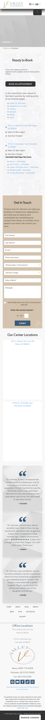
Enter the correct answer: (22, 310)
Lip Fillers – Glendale (19, 164)
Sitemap (9, 687)
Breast (13, 112)
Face (12, 117)
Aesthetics (30, 612)
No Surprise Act (22, 689)
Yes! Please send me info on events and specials (24, 303)
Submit (22, 323)
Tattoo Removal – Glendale (22, 173)
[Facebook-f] (22, 682)
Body (12, 114)
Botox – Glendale (18, 161)
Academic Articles (18, 106)
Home (6, 48)
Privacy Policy (32, 687)
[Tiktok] (27, 682)
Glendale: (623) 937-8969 (22, 672)
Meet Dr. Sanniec (18, 103)
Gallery (13, 109)
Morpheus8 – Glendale (20, 170)
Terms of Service (20, 687)
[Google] (12, 682)
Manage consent (30, 717)
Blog (27, 607)
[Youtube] (17, 682)
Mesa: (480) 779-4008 (22, 668)
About (18, 607)
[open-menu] (37, 12)
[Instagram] (32, 682)
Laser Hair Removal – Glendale (24, 167)
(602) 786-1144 (22, 708)
